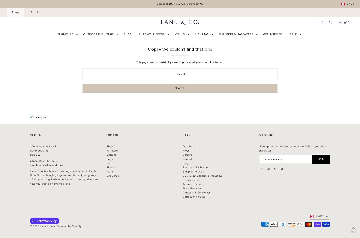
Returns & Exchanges (196, 167)
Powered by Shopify (68, 226)
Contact (187, 159)
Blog (185, 163)
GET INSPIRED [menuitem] (272, 34)
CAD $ (351, 4)
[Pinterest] (275, 169)
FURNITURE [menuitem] (65, 34)
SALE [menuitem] (293, 34)
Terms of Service (193, 184)
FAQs (186, 150)
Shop (15, 12)
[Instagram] (268, 169)
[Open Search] (321, 22)
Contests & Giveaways (197, 192)
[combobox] (179, 74)
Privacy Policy (191, 180)
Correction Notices (194, 196)
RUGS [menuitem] (127, 34)
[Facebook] (262, 169)
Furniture (112, 150)
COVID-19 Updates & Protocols (202, 176)
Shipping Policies (193, 171)
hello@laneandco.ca (50, 165)
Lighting (111, 155)
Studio (35, 12)
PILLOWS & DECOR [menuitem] (152, 34)
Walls (110, 171)
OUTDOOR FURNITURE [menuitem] (98, 34)
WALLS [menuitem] (180, 34)
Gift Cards (112, 176)
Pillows (111, 167)
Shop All (111, 146)
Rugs (109, 159)
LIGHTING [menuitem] (201, 34)
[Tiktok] (282, 169)
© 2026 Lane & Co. (41, 226)
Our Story (189, 146)
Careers (187, 155)
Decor (110, 163)
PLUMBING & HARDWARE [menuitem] (235, 34)
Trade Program (192, 188)
